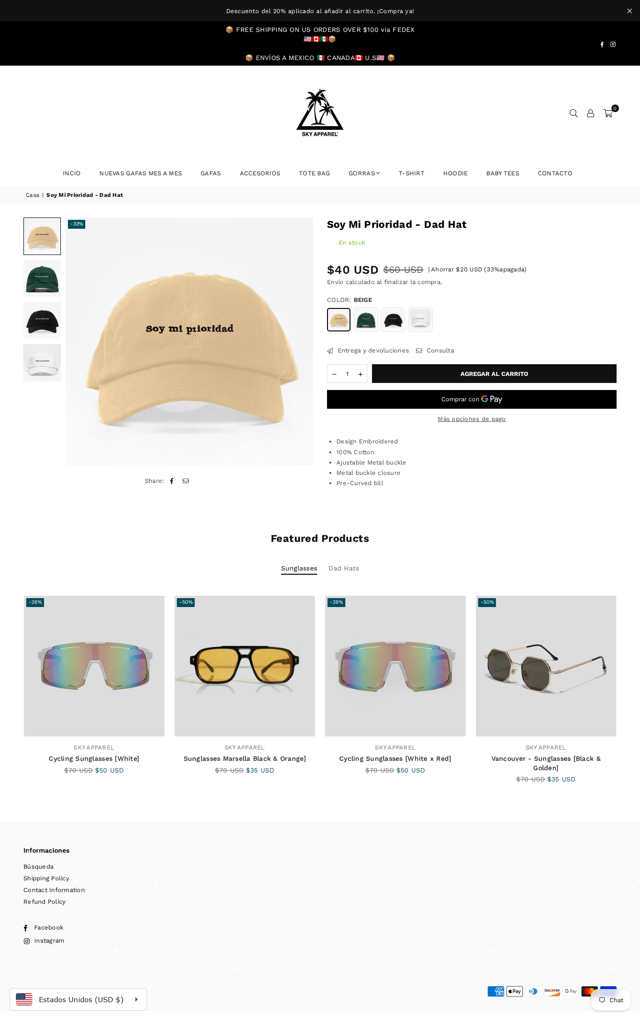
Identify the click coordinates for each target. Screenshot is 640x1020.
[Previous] (78, 341)
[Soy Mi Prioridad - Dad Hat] (42, 236)
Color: (349, 299)
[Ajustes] (590, 113)
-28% (35, 602)
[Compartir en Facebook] (172, 481)
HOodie (455, 173)
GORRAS (362, 173)
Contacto (555, 173)
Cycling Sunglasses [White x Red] (395, 758)
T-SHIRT (411, 173)
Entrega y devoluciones (372, 350)
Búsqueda (38, 866)
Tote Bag (314, 173)
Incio (72, 173)
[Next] (300, 341)
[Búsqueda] (574, 113)
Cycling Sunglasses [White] (94, 758)
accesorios (260, 173)
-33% (76, 224)
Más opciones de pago (472, 418)
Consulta (439, 350)
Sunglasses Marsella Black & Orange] (245, 758)
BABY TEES (502, 173)
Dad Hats (343, 568)
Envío (335, 281)
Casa (32, 195)
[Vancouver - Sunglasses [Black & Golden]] (546, 666)
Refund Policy (44, 901)
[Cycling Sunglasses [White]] (94, 666)
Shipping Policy (46, 878)
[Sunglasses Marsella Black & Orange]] (245, 666)
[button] (608, 113)
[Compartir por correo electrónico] (185, 481)
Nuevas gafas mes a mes (140, 173)
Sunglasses (299, 568)
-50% (186, 602)
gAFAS (211, 173)
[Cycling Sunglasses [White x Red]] (395, 666)
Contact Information (54, 889)
